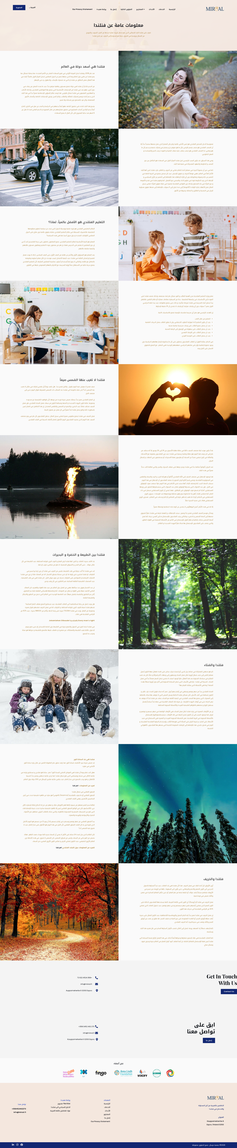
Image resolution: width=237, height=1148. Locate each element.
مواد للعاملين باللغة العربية (60, 1111)
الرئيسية (172, 9)
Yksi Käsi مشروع (64, 1103)
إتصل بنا (113, 9)
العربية (33, 7)
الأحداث (152, 9)
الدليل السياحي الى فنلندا (60, 1107)
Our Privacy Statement (82, 9)
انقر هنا (75, 785)
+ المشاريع (140, 9)
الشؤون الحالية (126, 9)
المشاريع (107, 1114)
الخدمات (162, 9)
